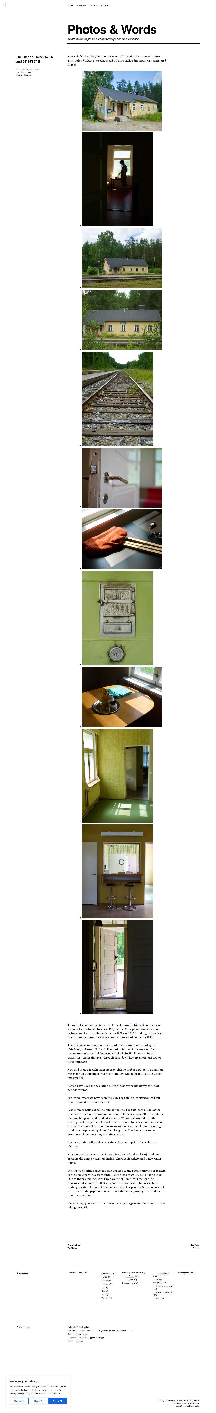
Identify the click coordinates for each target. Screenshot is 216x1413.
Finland (19, 75)
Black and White (163, 1273)
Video (158, 1298)
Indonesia (105, 1283)
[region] (38, 1391)
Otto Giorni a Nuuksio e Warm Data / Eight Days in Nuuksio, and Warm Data (100, 1330)
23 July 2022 (21, 69)
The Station (74, 1246)
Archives (105, 5)
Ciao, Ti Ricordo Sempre (78, 1334)
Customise (19, 1400)
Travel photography (24, 72)
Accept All (57, 1400)
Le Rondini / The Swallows (79, 1326)
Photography (127, 1283)
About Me (81, 5)
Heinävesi (28, 75)
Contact (93, 5)
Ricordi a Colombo (75, 1341)
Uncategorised (183, 1272)
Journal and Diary (75, 1272)
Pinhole (194, 1246)
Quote (104, 1290)
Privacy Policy (193, 1400)
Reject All (38, 1400)
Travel (104, 1294)
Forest (131, 1276)
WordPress (194, 1403)
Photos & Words (112, 29)
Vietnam (104, 1298)
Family (104, 1276)
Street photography (164, 1286)
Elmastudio (194, 1405)
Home (70, 5)
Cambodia (105, 1273)
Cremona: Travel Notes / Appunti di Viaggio (86, 1337)
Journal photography (158, 1281)
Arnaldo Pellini (35, 69)
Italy (103, 1287)
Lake (131, 1279)
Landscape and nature (131, 1272)
